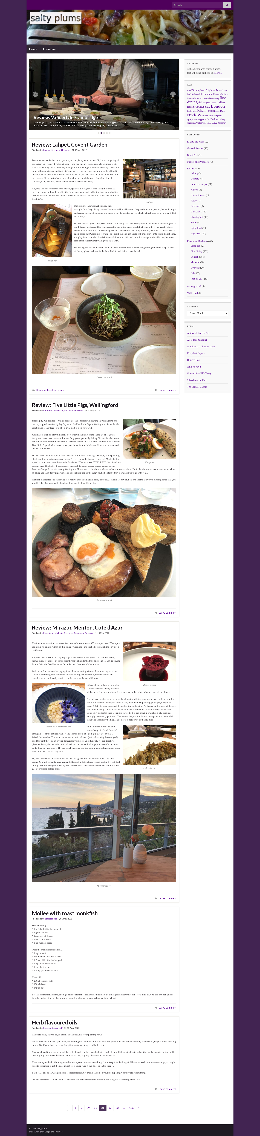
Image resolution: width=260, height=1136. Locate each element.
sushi (206, 119)
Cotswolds (199, 98)
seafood (205, 115)
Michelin (59, 633)
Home (33, 49)
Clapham (224, 94)
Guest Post (192, 155)
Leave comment (167, 390)
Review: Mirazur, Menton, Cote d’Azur (77, 627)
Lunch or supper (199, 184)
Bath (189, 90)
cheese (196, 94)
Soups (194, 222)
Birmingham (198, 90)
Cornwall (191, 98)
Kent (208, 107)
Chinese (216, 94)
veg (223, 119)
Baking (194, 173)
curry (206, 98)
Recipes (47, 1028)
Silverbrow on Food (197, 380)
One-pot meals (198, 195)
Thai (212, 119)
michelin (200, 110)
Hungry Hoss (193, 360)
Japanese (200, 106)
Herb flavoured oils (54, 1022)
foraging (206, 102)
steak (195, 119)
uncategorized (50, 918)
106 (131, 1107)
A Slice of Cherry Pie (198, 333)
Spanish (219, 116)
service (212, 115)
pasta (217, 111)
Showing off (57, 1028)
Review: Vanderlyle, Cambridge (66, 117)
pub (222, 110)
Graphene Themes (54, 1131)
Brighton (210, 90)
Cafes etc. (48, 410)
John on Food (194, 366)
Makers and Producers (198, 162)
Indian (221, 102)
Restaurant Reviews (60, 150)
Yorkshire (222, 122)
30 (95, 1107)
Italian (190, 106)
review (61, 390)
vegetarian (191, 123)
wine (204, 123)
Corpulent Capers (195, 353)
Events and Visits (195, 141)
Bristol (219, 90)
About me (49, 49)
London (47, 150)
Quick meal (196, 211)
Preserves (195, 206)
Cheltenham (206, 94)
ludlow (190, 111)
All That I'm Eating (197, 339)
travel (218, 119)
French (213, 103)
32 (110, 1107)
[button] (35, 94)
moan (211, 110)
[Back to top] (252, 1128)
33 (117, 1107)
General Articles (195, 148)
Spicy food (196, 228)
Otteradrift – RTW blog (199, 373)
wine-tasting (212, 123)
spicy (190, 119)
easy (217, 98)
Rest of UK (58, 410)
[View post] (104, 94)
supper (201, 119)
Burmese (41, 390)
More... (218, 73)
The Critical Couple (197, 387)
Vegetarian (196, 233)
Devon (212, 98)
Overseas (68, 633)
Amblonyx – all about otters (201, 346)
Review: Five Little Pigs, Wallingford (75, 405)
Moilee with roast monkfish (65, 913)
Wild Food (192, 293)
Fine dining (48, 633)
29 (88, 1107)
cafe (225, 90)
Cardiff (190, 94)
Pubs (193, 273)
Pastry (194, 200)
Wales (199, 122)
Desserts (195, 178)
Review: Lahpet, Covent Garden (70, 144)
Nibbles (194, 189)
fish (200, 102)
